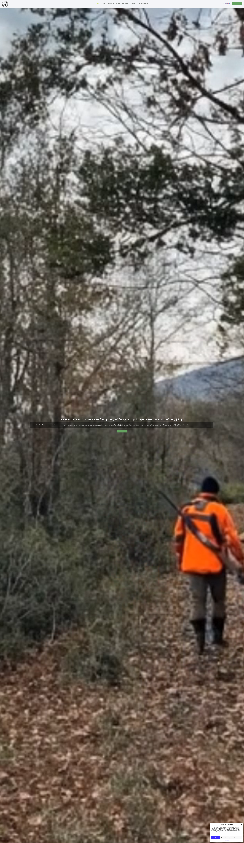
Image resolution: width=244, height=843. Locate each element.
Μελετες (118, 3)
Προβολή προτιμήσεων (236, 837)
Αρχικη (97, 3)
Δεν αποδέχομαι (225, 837)
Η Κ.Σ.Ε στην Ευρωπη (143, 3)
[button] (241, 824)
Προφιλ (103, 3)
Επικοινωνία (237, 4)
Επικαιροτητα (111, 3)
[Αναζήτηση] (223, 3)
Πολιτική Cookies (226, 840)
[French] (228, 3)
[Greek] (230, 3)
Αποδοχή (215, 837)
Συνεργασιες (125, 3)
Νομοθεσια (132, 3)
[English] (226, 3)
